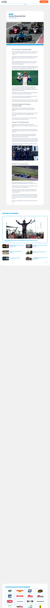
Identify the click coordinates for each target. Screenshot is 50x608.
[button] (25, 4)
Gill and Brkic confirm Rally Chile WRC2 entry (39, 251)
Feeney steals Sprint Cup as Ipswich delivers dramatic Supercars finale (21, 240)
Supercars (9, 241)
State (14, 253)
